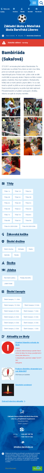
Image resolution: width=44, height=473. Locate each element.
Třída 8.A (28, 215)
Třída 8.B (7, 220)
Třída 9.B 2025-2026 (28, 226)
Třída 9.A (18, 220)
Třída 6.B (28, 209)
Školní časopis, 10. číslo (12, 305)
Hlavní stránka (10, 36)
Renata (16, 255)
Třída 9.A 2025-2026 (10, 226)
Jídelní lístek (8, 283)
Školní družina (8, 249)
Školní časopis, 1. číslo (31, 328)
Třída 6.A (18, 209)
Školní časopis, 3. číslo (31, 323)
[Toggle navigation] (34, 3)
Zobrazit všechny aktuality (12, 401)
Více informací (10, 468)
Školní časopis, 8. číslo (11, 311)
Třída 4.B (18, 203)
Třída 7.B (18, 215)
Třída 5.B (7, 209)
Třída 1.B (18, 191)
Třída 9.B (28, 220)
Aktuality (20, 36)
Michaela (21, 249)
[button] (38, 468)
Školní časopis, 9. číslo (32, 305)
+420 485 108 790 (27, 434)
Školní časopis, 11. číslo (12, 299)
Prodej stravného (25, 278)
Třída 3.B (28, 197)
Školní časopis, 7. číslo (31, 311)
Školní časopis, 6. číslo (11, 317)
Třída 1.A (7, 191)
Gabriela (7, 255)
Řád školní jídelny (9, 278)
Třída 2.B (7, 197)
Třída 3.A (18, 197)
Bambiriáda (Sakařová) (34, 36)
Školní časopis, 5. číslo (31, 317)
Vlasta (31, 249)
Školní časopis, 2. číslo (11, 328)
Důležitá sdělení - (18, 43)
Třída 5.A (28, 203)
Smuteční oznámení (23, 385)
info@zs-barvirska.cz (23, 447)
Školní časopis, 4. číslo (11, 323)
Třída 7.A (7, 215)
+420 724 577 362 (27, 437)
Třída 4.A (7, 203)
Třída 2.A (28, 191)
